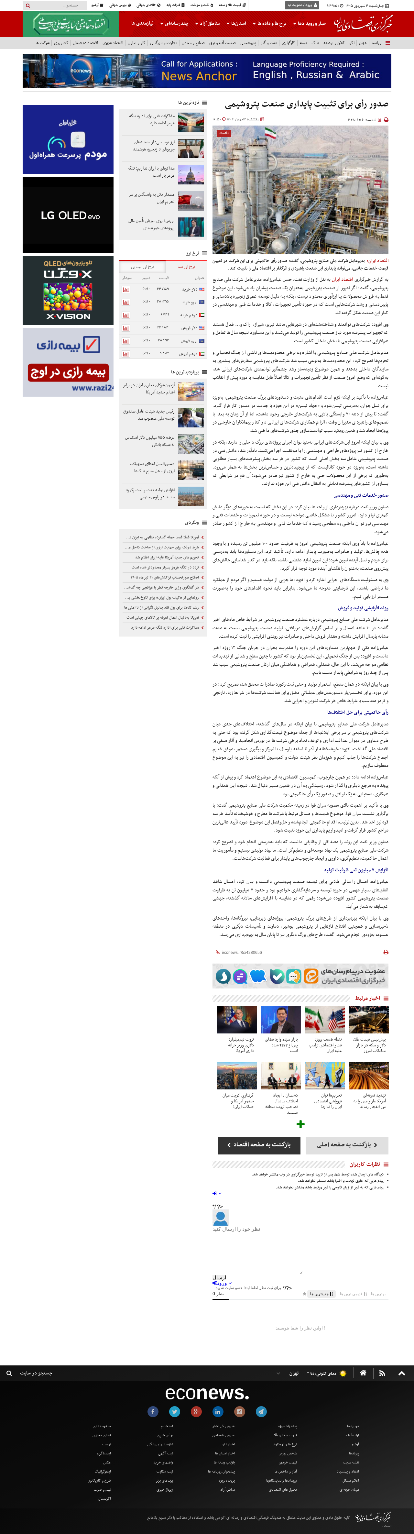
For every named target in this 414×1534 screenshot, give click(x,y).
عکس (107, 1462)
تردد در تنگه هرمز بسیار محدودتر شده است (166, 567)
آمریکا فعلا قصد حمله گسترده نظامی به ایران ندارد (161, 537)
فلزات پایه (174, 5)
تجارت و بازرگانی (163, 43)
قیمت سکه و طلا (285, 1435)
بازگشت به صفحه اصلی (344, 1145)
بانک (315, 43)
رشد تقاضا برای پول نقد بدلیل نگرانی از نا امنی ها (162, 607)
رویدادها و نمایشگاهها (281, 1480)
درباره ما (353, 1426)
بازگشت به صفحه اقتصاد (261, 1145)
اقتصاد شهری (113, 43)
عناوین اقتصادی (223, 1435)
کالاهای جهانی (146, 5)
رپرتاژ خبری (165, 1489)
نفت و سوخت (200, 5)
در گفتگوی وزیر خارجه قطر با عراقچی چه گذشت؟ (161, 587)
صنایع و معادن (193, 43)
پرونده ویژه (227, 1480)
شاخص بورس (288, 1453)
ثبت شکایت (165, 1471)
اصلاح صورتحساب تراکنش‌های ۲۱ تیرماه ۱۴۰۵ (165, 577)
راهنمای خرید (163, 1462)
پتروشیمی (248, 43)
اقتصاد (224, 133)
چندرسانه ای (102, 1426)
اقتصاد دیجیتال (85, 43)
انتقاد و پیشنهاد (348, 1471)
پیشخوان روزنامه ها (221, 1471)
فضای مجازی (102, 1435)
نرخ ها (272, 23)
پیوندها (354, 1453)
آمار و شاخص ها (286, 1471)
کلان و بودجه (334, 43)
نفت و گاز (269, 43)
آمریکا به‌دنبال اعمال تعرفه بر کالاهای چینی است (163, 617)
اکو (351, 43)
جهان (363, 43)
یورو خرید (189, 302)
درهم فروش (188, 354)
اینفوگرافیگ (103, 1471)
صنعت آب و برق (222, 43)
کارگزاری (288, 43)
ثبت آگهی (165, 1453)
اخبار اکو (228, 1444)
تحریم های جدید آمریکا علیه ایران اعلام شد (167, 557)
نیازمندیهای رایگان (160, 1444)
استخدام (167, 1426)
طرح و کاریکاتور (99, 1480)
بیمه (303, 43)
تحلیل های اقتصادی (283, 1489)
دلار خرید (190, 289)
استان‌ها (238, 23)
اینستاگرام (104, 1453)
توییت (106, 1444)
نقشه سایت (351, 1462)
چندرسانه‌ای (176, 23)
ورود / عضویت (301, 5)
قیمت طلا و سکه (230, 5)
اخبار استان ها (225, 1453)
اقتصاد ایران (343, 279)
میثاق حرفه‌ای (349, 1489)
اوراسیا (377, 43)
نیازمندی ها (142, 23)
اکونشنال (104, 1498)
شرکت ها (42, 43)
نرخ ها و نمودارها (285, 1444)
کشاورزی (61, 43)
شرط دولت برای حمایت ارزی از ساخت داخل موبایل (161, 547)
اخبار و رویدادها (312, 23)
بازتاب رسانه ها (224, 1462)
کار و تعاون (137, 43)
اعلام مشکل (351, 1480)
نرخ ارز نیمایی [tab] (142, 266)
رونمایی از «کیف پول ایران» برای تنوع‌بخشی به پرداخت (161, 597)
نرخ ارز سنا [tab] (186, 266)
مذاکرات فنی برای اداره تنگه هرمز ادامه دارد (165, 627)
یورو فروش (189, 341)
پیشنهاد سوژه (287, 1426)
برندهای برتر (164, 1480)
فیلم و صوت (102, 1489)
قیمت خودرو (288, 1462)
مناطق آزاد (209, 23)
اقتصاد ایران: (377, 261)
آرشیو (95, 5)
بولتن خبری (165, 1435)
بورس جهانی (118, 5)
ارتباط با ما (351, 1435)
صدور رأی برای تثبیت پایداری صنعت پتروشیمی (306, 104)
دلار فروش (189, 328)
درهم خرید (189, 315)
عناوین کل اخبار (223, 1426)
